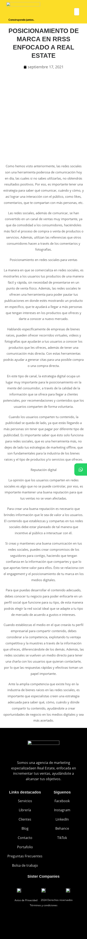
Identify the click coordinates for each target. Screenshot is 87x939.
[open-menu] (76, 11)
